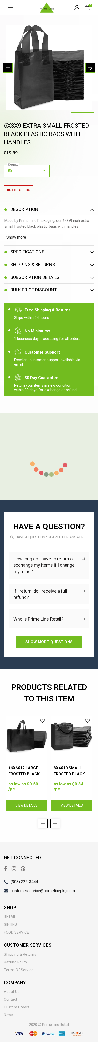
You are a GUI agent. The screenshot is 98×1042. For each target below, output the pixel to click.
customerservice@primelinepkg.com (43, 890)
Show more (16, 237)
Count (12, 164)
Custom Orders (17, 1007)
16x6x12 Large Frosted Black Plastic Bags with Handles (24, 771)
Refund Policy (15, 962)
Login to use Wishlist (42, 720)
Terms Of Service (18, 970)
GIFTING (10, 924)
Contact (10, 999)
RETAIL (10, 917)
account (77, 8)
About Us (11, 992)
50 (10, 171)
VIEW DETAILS (26, 805)
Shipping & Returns (20, 954)
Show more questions (49, 642)
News (8, 1015)
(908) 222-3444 (24, 881)
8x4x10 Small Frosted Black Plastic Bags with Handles (69, 771)
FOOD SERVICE (16, 932)
